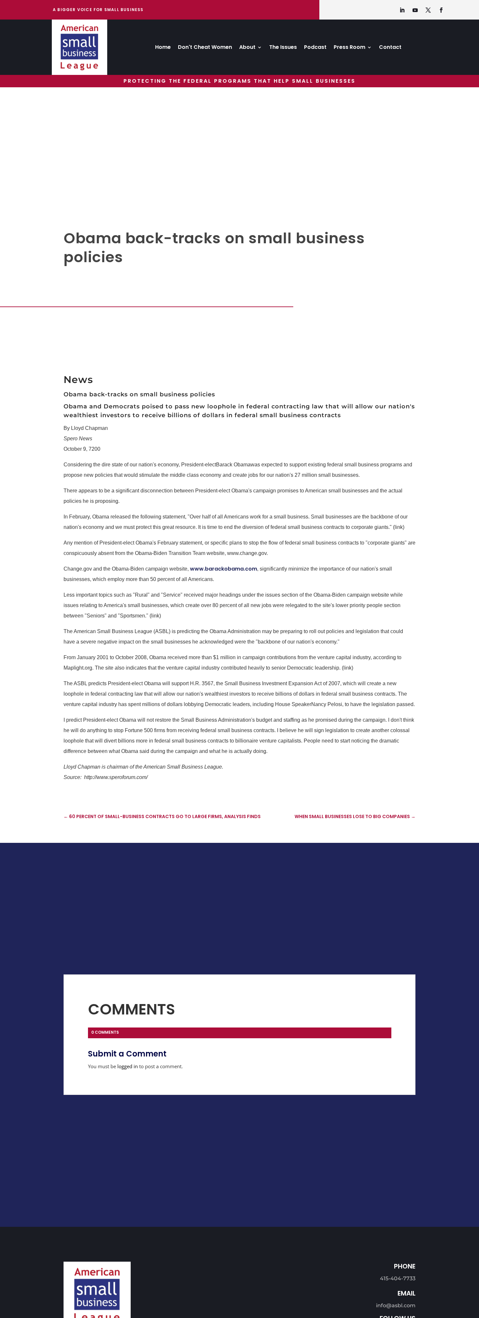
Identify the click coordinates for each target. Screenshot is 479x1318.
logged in (127, 1066)
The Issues (283, 48)
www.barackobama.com (223, 569)
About (247, 48)
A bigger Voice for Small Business (98, 9)
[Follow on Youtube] (415, 10)
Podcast (315, 48)
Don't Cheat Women (205, 48)
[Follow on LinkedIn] (402, 10)
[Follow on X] (428, 10)
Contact (390, 48)
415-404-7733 (397, 1278)
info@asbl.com (395, 1305)
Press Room (349, 48)
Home (163, 48)
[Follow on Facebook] (441, 10)
